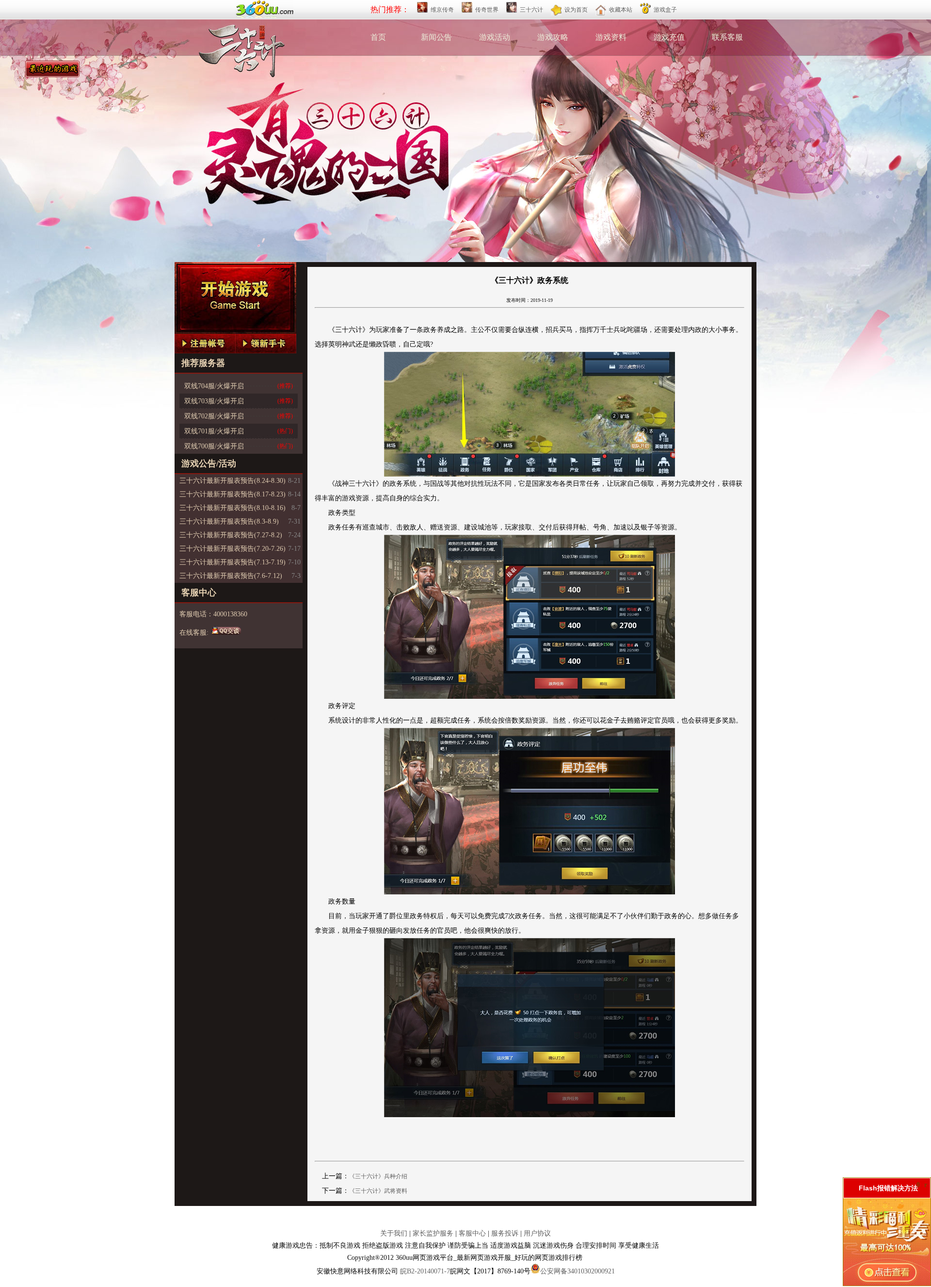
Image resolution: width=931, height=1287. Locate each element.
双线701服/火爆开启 (214, 431)
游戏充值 (669, 37)
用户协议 (537, 1233)
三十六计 (531, 9)
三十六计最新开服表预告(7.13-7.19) (232, 562)
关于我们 (393, 1233)
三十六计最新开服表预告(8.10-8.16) (232, 508)
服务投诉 (504, 1233)
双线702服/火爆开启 (214, 416)
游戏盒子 (665, 9)
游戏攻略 (552, 37)
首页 (378, 37)
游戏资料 (610, 37)
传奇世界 (486, 9)
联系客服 (727, 37)
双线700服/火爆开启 (214, 446)
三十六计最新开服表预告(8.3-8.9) (229, 521)
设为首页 (576, 9)
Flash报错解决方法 (888, 1188)
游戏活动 (494, 37)
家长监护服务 (433, 1233)
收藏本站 (620, 9)
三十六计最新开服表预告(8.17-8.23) (232, 494)
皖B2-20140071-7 (425, 1271)
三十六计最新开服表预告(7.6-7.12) (230, 575)
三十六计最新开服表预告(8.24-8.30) (232, 480)
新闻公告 (436, 37)
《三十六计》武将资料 (378, 1191)
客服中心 (472, 1233)
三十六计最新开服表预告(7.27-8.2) (230, 535)
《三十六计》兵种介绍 (378, 1176)
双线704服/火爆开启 (214, 386)
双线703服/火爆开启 (214, 401)
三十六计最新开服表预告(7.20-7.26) (232, 548)
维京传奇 (442, 9)
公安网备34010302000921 (577, 1271)
